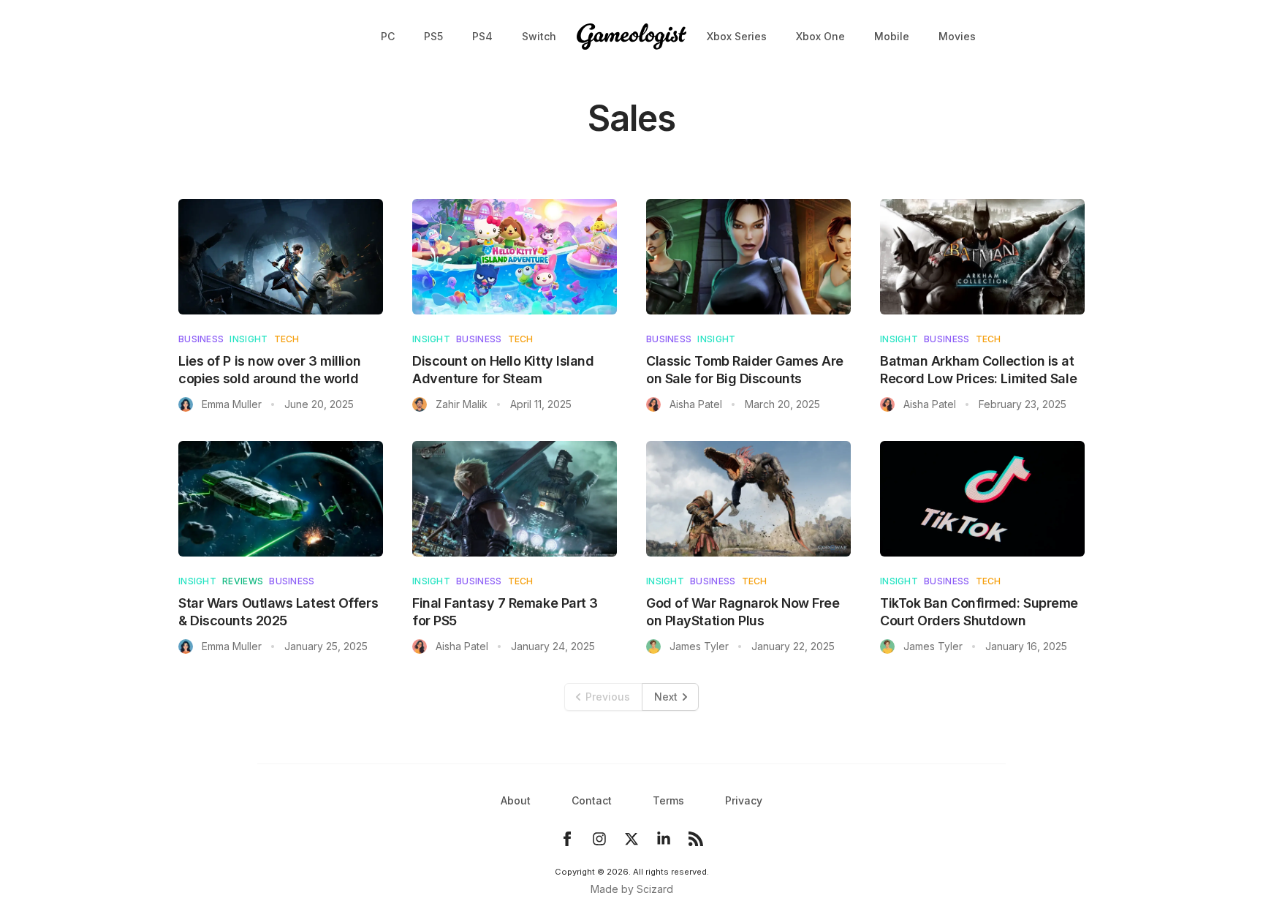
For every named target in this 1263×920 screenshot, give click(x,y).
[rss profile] (696, 839)
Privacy (743, 800)
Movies (957, 36)
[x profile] (631, 839)
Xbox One (820, 36)
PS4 (482, 36)
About (516, 800)
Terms (668, 800)
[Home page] (631, 36)
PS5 (433, 36)
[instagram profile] (599, 839)
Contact (592, 800)
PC (388, 36)
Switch (539, 36)
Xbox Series (737, 36)
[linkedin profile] (664, 839)
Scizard (655, 889)
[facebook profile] (567, 839)
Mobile (891, 36)
